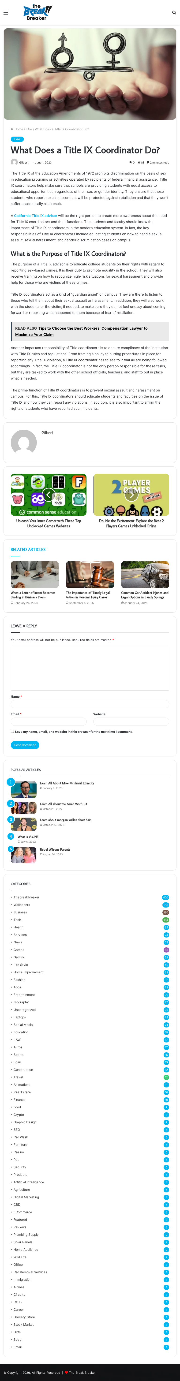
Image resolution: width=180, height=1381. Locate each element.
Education (21, 1032)
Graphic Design (25, 1122)
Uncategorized (25, 1010)
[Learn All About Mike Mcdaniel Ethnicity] (24, 789)
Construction (23, 1070)
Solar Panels (23, 1242)
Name (16, 696)
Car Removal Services (30, 1272)
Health (18, 927)
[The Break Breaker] (36, 12)
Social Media (23, 1025)
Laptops (20, 1017)
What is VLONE (28, 837)
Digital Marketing (26, 1197)
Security (20, 1167)
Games (19, 950)
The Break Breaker (82, 1372)
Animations (22, 1085)
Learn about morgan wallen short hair (65, 820)
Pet (16, 1159)
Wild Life (20, 1257)
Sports (18, 1055)
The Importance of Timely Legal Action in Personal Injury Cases (88, 595)
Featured (20, 1219)
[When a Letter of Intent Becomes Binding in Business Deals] (35, 574)
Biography (21, 1002)
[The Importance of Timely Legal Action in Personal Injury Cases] (90, 574)
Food (17, 1107)
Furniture (20, 1144)
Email (16, 714)
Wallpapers (22, 905)
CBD (17, 1204)
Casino (19, 1152)
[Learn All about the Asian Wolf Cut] (24, 808)
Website (99, 714)
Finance (20, 1100)
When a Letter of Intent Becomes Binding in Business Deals (33, 595)
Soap (17, 1339)
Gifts (17, 1332)
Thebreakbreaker (26, 897)
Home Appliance (26, 1249)
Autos (18, 1047)
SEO (17, 1130)
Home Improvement (29, 972)
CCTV (18, 1302)
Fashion (19, 980)
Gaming (19, 957)
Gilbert (24, 162)
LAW (29, 129)
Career (19, 1309)
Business (20, 912)
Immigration (22, 1279)
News (18, 942)
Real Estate (22, 1092)
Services (20, 935)
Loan (17, 1062)
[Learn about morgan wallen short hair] (24, 824)
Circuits (19, 1294)
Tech (17, 920)
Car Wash (21, 1137)
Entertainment (24, 995)
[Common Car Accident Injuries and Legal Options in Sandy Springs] (145, 574)
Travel (18, 1077)
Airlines (19, 1287)
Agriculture (22, 1189)
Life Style (21, 965)
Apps (17, 987)
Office (18, 1264)
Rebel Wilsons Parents (55, 849)
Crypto (19, 1115)
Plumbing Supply (26, 1234)
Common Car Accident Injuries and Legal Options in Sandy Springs (145, 595)
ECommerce (23, 1212)
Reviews (20, 1227)
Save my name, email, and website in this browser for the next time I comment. (74, 731)
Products (20, 1174)
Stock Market (24, 1324)
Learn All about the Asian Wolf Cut (63, 804)
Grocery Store (24, 1317)
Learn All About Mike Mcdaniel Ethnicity (67, 783)
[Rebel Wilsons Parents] (24, 855)
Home (18, 129)
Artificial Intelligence (29, 1182)
